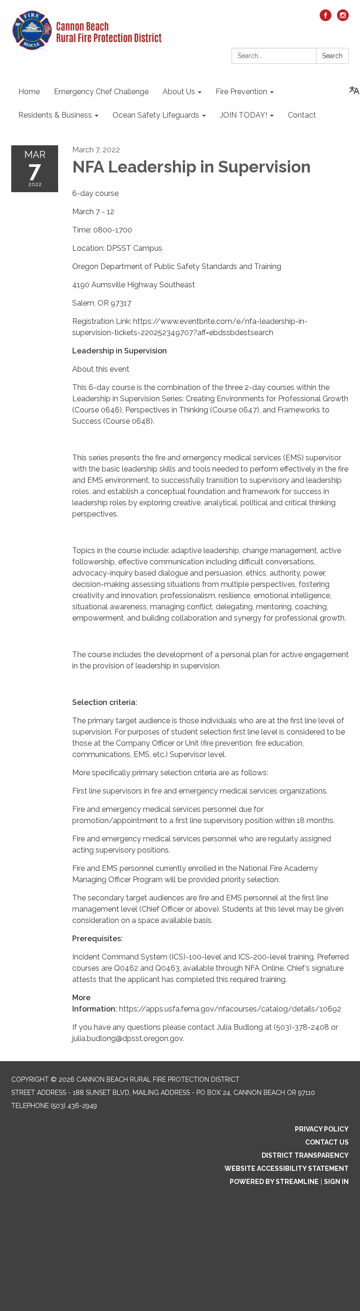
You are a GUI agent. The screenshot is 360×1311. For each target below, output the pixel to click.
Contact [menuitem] (302, 115)
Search (332, 56)
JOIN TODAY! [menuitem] (243, 115)
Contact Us (327, 1142)
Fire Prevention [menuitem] (241, 91)
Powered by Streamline (274, 1181)
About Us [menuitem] (179, 91)
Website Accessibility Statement (287, 1168)
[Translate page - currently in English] (354, 90)
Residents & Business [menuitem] (55, 115)
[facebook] (325, 18)
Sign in (336, 1181)
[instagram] (343, 18)
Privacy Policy (322, 1129)
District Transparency (305, 1155)
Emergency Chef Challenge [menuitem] (101, 91)
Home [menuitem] (29, 91)
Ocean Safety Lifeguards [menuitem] (155, 115)
